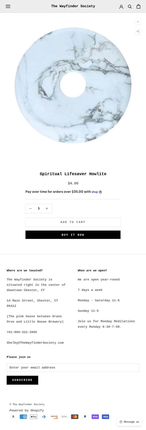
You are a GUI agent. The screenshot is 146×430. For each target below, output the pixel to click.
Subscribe (22, 380)
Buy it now (73, 235)
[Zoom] (138, 21)
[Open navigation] (8, 6)
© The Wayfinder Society (27, 404)
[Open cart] (138, 6)
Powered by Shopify (27, 410)
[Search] (130, 6)
